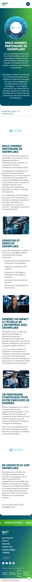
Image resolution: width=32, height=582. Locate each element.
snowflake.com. (8, 507)
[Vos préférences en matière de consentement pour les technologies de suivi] (29, 579)
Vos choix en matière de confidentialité (26, 573)
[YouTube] (13, 563)
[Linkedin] (3, 563)
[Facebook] (7, 563)
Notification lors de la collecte (10, 580)
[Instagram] (10, 563)
